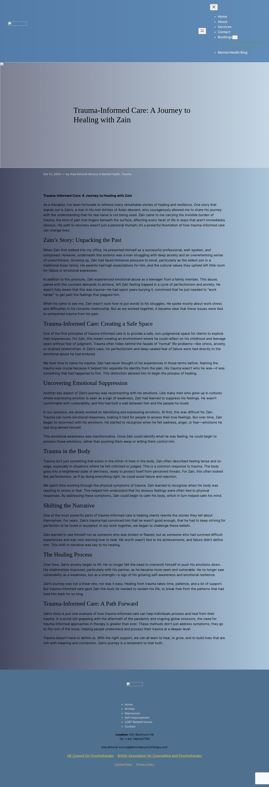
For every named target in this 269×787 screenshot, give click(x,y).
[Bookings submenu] (235, 37)
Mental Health (111, 174)
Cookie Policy (123, 764)
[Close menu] (214, 7)
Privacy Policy (145, 764)
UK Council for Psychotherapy (90, 756)
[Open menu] (202, 31)
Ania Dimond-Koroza (84, 174)
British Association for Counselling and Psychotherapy (160, 756)
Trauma (126, 174)
